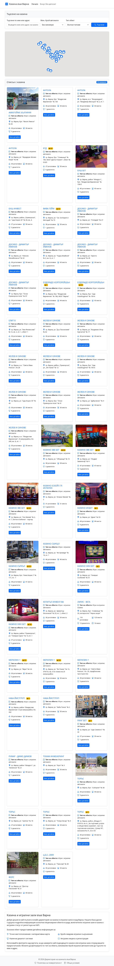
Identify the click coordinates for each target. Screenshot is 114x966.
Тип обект (70, 20)
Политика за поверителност (49, 963)
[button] (44, 49)
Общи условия (72, 963)
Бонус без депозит (48, 4)
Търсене (100, 25)
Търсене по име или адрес (18, 20)
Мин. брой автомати (50, 20)
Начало (35, 4)
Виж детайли (15, 137)
